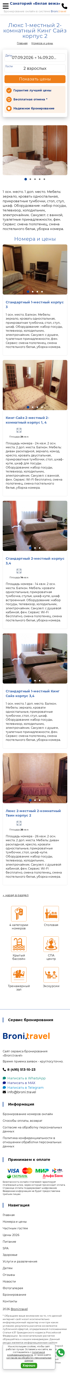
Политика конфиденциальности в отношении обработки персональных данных (32, 1142)
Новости (9, 1281)
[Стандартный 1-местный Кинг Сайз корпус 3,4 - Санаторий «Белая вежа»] (35, 658)
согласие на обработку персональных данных (29, 1359)
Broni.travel (19, 1309)
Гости (9, 66)
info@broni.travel (21, 1092)
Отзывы (9, 1275)
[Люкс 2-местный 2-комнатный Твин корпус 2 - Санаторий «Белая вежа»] (35, 778)
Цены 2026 (11, 1235)
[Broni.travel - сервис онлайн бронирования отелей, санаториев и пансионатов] (26, 1036)
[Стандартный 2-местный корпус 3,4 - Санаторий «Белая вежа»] (35, 526)
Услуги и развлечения (20, 1261)
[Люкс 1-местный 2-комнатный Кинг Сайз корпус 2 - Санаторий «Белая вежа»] (35, 150)
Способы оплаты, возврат (22, 1120)
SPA (5, 1248)
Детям (8, 1268)
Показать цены (35, 79)
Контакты (10, 1301)
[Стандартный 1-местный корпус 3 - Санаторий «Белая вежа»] (35, 269)
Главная (22, 43)
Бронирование (14, 1294)
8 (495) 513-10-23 (21, 1070)
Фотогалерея (13, 1288)
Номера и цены (42, 43)
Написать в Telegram (25, 1088)
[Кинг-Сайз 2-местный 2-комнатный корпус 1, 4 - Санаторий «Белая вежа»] (35, 385)
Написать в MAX (21, 1083)
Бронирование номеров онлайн (28, 1114)
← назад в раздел (16, 895)
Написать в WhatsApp (26, 1078)
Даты (8, 55)
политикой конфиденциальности (26, 1353)
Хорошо (29, 1365)
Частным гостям (15, 1228)
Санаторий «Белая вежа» (35, 3)
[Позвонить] (64, 6)
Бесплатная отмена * (30, 99)
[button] (25, 179)
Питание (9, 1241)
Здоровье (10, 1255)
